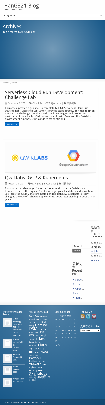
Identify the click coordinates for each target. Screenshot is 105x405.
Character (43, 316)
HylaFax (31, 339)
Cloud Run (38, 103)
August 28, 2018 (17, 183)
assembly (16, 354)
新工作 (15, 367)
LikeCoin (33, 345)
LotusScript (39, 348)
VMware (35, 364)
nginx (31, 355)
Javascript (33, 342)
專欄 (32, 377)
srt (39, 361)
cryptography (33, 322)
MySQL (44, 351)
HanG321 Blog (21, 6)
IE (36, 339)
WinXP (40, 367)
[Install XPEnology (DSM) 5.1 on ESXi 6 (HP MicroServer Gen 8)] (7, 322)
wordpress (36, 370)
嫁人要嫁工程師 (18, 379)
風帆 (34, 380)
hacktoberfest (83, 297)
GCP (47, 103)
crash (45, 319)
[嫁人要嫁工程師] (7, 382)
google (41, 183)
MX (38, 352)
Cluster (38, 319)
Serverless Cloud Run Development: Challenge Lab (44, 94)
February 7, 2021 (17, 103)
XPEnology (38, 373)
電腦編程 (71, 103)
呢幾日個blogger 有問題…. (18, 342)
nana (97, 260)
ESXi (42, 332)
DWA (31, 332)
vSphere (32, 367)
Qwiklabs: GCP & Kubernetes (36, 178)
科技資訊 (66, 183)
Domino (41, 325)
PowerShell (35, 358)
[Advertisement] (52, 55)
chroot (32, 319)
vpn (44, 364)
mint (32, 351)
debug (31, 326)
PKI (36, 355)
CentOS (34, 315)
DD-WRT (44, 322)
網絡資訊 (42, 377)
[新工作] (7, 370)
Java (42, 338)
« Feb (58, 345)
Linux (42, 345)
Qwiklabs (56, 103)
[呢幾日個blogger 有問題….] (7, 343)
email (37, 333)
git (37, 335)
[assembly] (7, 358)
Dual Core (42, 329)
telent (44, 361)
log (30, 348)
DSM (33, 328)
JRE (40, 342)
